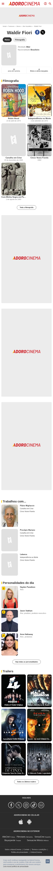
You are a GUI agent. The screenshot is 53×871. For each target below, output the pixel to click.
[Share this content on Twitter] (42, 32)
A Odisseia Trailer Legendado (39, 773)
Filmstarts (21, 837)
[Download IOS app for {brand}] (22, 821)
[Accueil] (24, 3)
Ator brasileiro (27, 26)
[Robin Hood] (13, 100)
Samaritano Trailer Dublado (13, 739)
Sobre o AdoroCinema (13, 849)
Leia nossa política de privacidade (16, 866)
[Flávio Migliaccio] (9, 516)
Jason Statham (26, 611)
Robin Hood (13, 118)
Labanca (23, 554)
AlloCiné (6, 837)
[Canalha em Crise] (13, 139)
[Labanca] (9, 564)
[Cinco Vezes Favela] (39, 139)
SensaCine (39, 837)
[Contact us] (41, 805)
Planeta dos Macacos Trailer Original (40, 705)
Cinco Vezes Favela (39, 158)
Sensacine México (35, 840)
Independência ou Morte (39, 118)
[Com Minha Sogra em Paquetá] (13, 179)
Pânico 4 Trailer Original (13, 705)
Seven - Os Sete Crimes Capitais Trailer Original (40, 739)
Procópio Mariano (27, 530)
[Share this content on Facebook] (37, 32)
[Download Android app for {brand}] (31, 821)
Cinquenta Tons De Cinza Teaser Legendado (14, 773)
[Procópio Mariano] (9, 540)
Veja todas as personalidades (26, 662)
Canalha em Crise (14, 158)
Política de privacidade (19, 852)
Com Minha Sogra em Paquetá (13, 197)
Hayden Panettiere (27, 587)
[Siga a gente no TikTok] (34, 805)
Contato (26, 849)
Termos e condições (39, 849)
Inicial (4, 26)
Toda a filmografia (26, 207)
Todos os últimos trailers (26, 782)
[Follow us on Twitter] (19, 805)
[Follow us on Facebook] (11, 805)
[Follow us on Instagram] (26, 805)
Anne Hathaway (26, 634)
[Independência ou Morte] (39, 100)
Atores (18, 26)
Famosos (11, 26)
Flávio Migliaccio (27, 506)
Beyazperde (9, 840)
